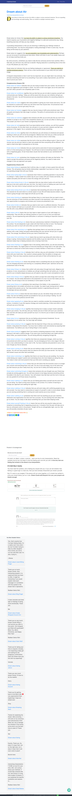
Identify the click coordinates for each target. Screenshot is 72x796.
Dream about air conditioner (15, 93)
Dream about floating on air (15, 261)
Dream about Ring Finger (15, 594)
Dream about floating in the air (16, 252)
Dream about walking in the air (16, 388)
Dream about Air (17, 11)
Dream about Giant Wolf (15, 641)
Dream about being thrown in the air (18, 182)
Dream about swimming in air (15, 356)
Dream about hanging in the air (16, 309)
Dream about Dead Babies (16, 788)
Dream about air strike (13, 140)
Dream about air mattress (14, 118)
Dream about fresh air (13, 294)
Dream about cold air (13, 212)
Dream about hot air (13, 318)
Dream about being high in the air (17, 175)
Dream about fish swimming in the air (18, 237)
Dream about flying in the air (15, 277)
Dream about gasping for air (15, 301)
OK (57, 795)
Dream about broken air (14, 205)
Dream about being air (13, 167)
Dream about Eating (14, 737)
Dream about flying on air (14, 284)
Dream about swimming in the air (17, 363)
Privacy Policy (62, 1)
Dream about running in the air (16, 339)
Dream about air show (13, 133)
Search (47, 5)
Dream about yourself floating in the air (18, 403)
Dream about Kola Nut (14, 758)
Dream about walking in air (15, 380)
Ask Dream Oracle (12, 1)
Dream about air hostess (14, 110)
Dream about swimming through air (17, 371)
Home (58, 1)
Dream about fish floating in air (16, 222)
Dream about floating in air (15, 244)
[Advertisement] (36, 29)
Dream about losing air (13, 331)
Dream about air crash (13, 102)
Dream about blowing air (14, 197)
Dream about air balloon (14, 85)
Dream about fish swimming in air (17, 229)
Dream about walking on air (15, 396)
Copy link (36, 510)
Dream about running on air (15, 348)
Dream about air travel (13, 148)
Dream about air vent (13, 157)
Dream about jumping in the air (16, 324)
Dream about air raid (13, 125)
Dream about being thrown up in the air (18, 190)
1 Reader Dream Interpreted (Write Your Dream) (15, 15)
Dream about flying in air (14, 269)
